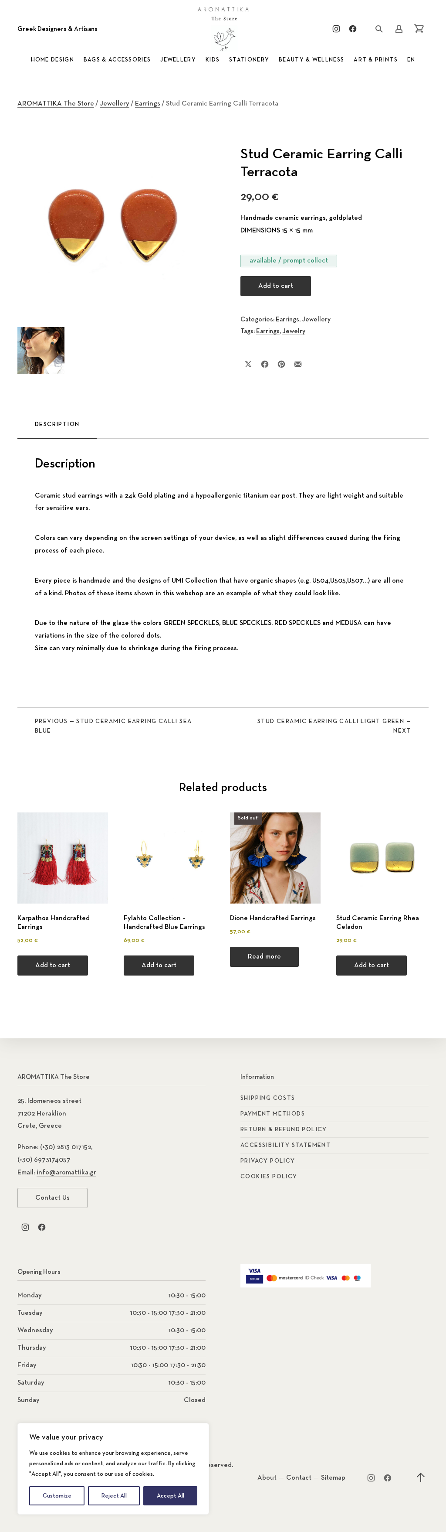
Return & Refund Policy (283, 1129)
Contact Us (52, 1197)
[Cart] (419, 28)
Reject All (114, 1496)
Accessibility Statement (285, 1145)
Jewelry (293, 331)
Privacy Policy (267, 1161)
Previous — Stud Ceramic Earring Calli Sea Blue (113, 726)
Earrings (147, 103)
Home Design (52, 60)
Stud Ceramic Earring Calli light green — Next (334, 726)
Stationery (249, 60)
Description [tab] (57, 424)
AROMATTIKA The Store (55, 103)
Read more (264, 956)
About (267, 1477)
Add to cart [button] (52, 965)
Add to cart (275, 286)
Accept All (170, 1496)
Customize (57, 1496)
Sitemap (333, 1477)
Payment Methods (272, 1114)
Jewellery (178, 60)
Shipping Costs (267, 1098)
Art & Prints (376, 60)
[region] (113, 1469)
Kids (213, 60)
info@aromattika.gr (66, 1172)
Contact (298, 1477)
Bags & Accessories (117, 60)
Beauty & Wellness (311, 60)
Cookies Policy (268, 1177)
